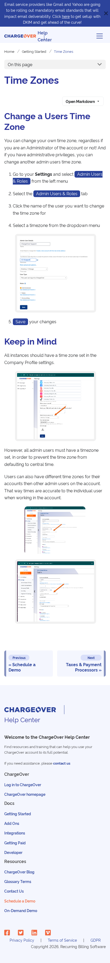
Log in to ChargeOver (22, 784)
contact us (61, 763)
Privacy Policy (22, 939)
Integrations (14, 832)
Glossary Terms (17, 881)
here (66, 16)
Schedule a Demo (19, 900)
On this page (20, 64)
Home (9, 51)
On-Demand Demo (20, 910)
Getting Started (17, 813)
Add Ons (11, 823)
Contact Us (14, 890)
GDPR (96, 939)
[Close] (106, 13)
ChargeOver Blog (19, 871)
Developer (13, 852)
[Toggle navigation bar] (100, 36)
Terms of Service (62, 939)
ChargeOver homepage (24, 794)
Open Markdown (80, 101)
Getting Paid (15, 842)
